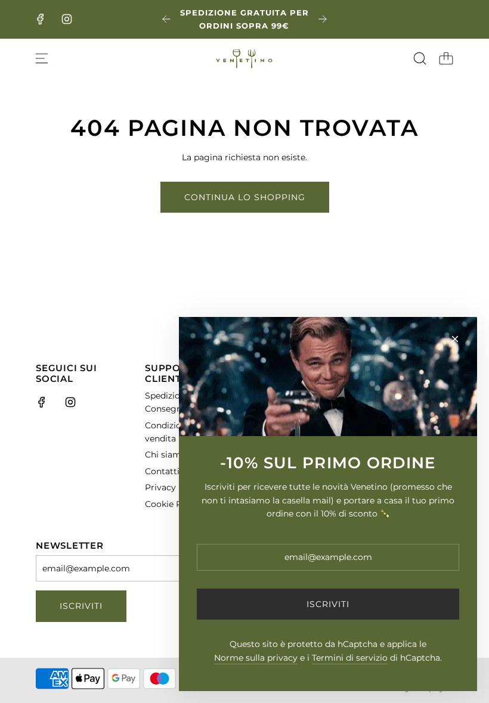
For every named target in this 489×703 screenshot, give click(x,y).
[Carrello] (446, 58)
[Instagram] (67, 19)
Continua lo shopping (244, 197)
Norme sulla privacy (256, 657)
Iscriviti (81, 606)
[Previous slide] (166, 19)
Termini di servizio (350, 657)
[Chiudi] (455, 339)
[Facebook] (40, 19)
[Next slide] (322, 19)
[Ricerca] (420, 58)
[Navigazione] (42, 58)
